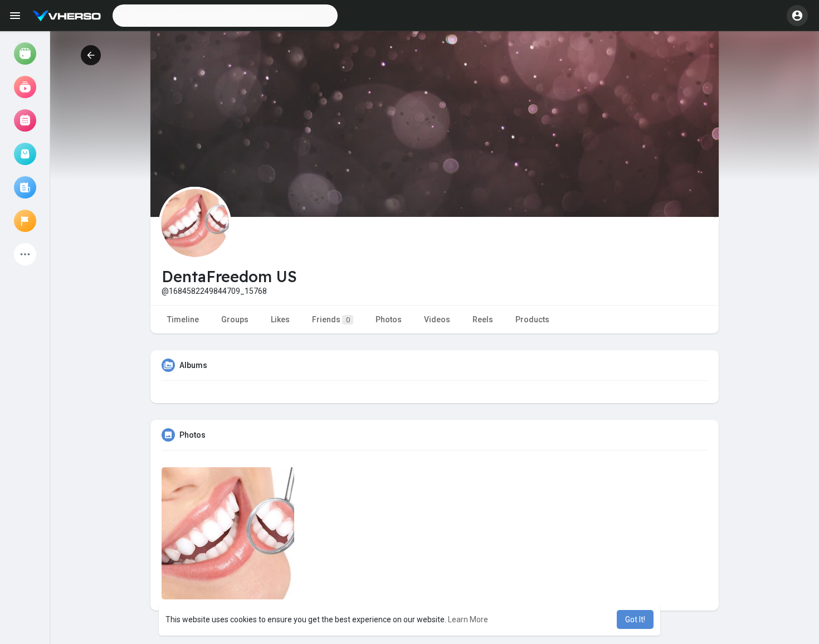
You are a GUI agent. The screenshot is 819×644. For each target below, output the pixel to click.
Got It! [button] (635, 619)
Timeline (183, 319)
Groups (234, 319)
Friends (331, 319)
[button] (225, 15)
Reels (482, 319)
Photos (389, 319)
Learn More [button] (468, 619)
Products (532, 319)
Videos (437, 319)
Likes (280, 319)
